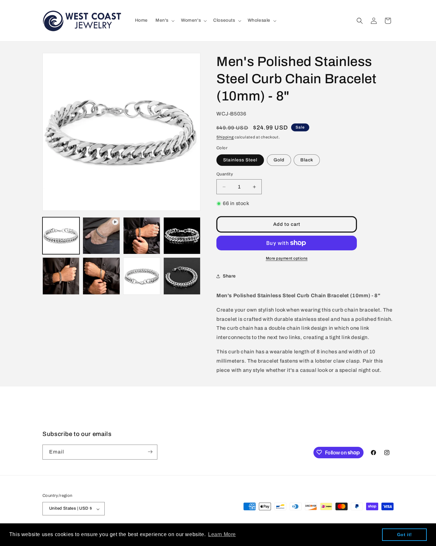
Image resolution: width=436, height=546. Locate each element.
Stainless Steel (240, 160)
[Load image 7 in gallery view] (181, 275)
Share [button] (229, 276)
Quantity (224, 174)
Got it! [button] (404, 534)
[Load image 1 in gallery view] (60, 235)
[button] (164, 20)
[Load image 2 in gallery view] (141, 235)
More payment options (287, 258)
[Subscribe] (150, 451)
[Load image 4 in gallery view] (60, 275)
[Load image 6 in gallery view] (141, 275)
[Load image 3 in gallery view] (181, 235)
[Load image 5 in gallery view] (101, 275)
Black (306, 160)
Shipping (225, 137)
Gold (279, 160)
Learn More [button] (222, 534)
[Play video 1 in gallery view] (101, 235)
